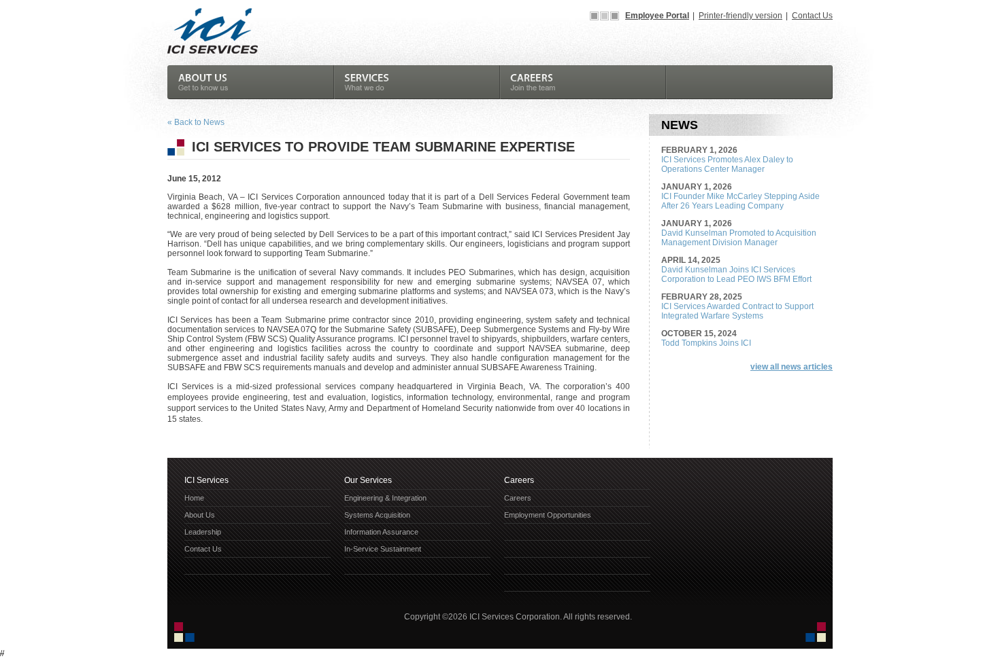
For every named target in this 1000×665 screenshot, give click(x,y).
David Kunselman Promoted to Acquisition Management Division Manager (738, 237)
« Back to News (195, 122)
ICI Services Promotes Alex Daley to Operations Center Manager (727, 164)
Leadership (202, 532)
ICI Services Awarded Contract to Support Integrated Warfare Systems (737, 311)
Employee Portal (657, 15)
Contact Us (812, 15)
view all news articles (791, 367)
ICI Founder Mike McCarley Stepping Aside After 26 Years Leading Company (740, 201)
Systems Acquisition (377, 515)
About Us (199, 515)
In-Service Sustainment (382, 549)
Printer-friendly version (740, 15)
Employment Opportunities (547, 515)
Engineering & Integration (385, 498)
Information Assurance (381, 532)
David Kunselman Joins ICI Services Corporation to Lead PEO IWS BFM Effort (736, 274)
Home (194, 498)
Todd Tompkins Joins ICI (706, 343)
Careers (517, 498)
